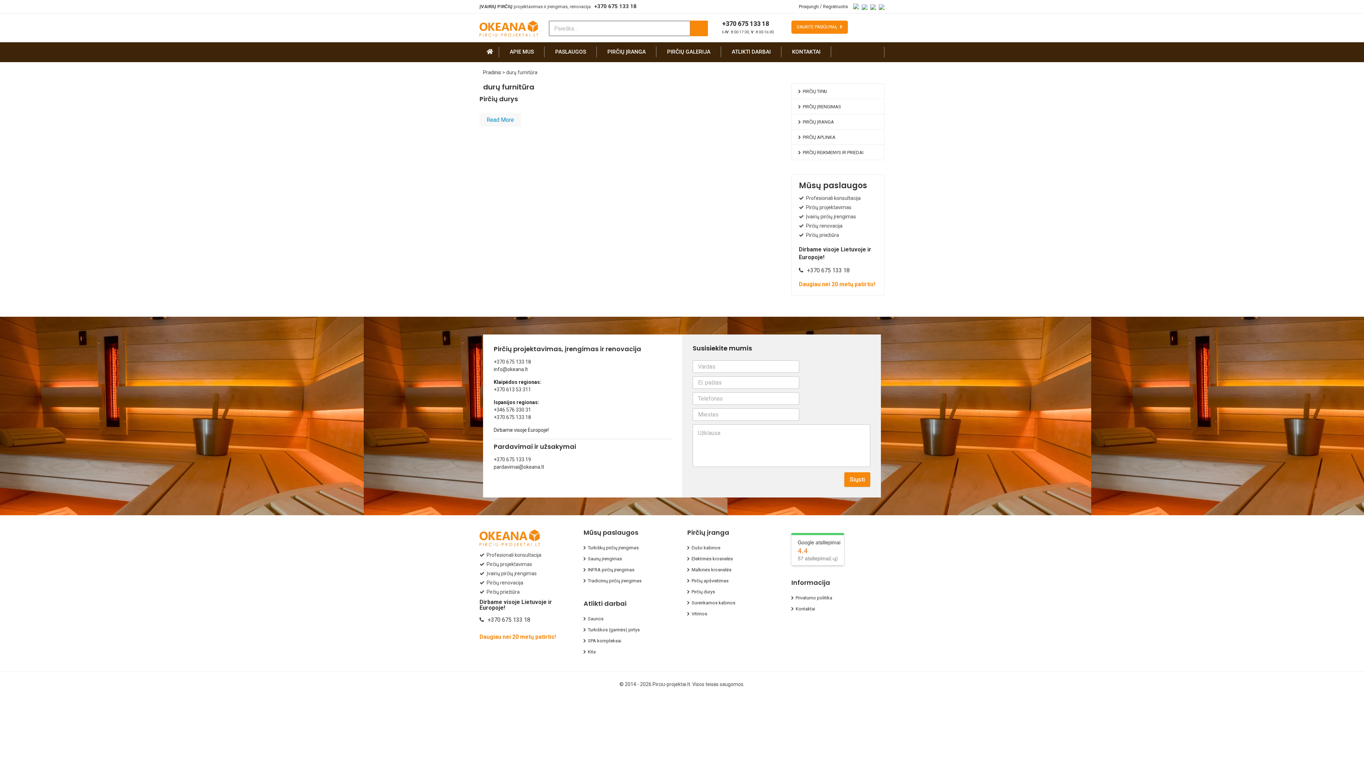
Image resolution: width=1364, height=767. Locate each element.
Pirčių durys (499, 98)
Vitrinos (699, 613)
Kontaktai (806, 52)
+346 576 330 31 (512, 410)
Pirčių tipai (815, 91)
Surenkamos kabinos (713, 602)
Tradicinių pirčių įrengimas (615, 580)
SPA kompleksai (604, 640)
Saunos (595, 618)
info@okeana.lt (511, 369)
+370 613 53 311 (512, 389)
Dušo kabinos (706, 547)
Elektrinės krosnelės (712, 558)
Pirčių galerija (688, 52)
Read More (500, 119)
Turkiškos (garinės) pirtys (614, 629)
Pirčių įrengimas (822, 106)
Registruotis (835, 6)
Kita (592, 651)
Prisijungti (809, 6)
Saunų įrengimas (605, 558)
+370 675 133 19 (512, 459)
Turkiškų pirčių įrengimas (613, 547)
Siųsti (857, 479)
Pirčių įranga (626, 52)
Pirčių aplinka (819, 137)
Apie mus (522, 52)
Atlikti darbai (751, 52)
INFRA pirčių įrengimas (611, 569)
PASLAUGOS (570, 52)
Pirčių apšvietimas (710, 580)
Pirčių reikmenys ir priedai (833, 152)
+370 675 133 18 (615, 6)
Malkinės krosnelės (711, 569)
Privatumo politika (814, 597)
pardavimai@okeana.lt (519, 467)
